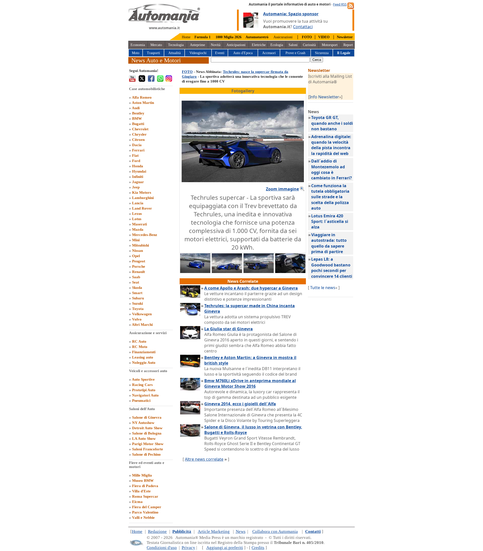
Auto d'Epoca (243, 53)
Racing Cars (142, 385)
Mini (136, 240)
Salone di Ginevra (147, 417)
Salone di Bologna (147, 433)
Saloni (293, 45)
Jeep (136, 187)
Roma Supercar (145, 496)
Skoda (137, 288)
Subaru (138, 298)
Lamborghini (143, 198)
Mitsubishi (140, 245)
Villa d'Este (141, 491)
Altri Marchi (142, 325)
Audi (136, 108)
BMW (137, 118)
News (241, 531)
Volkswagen (142, 314)
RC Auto (139, 341)
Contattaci (303, 26)
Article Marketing (214, 531)
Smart (137, 293)
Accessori (269, 53)
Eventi (219, 53)
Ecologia (276, 45)
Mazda (137, 229)
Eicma (137, 502)
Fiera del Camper (146, 507)
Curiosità (309, 45)
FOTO (187, 72)
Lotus (136, 219)
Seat (135, 282)
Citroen (138, 140)
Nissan (137, 251)
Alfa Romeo (142, 97)
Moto (135, 53)
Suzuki (137, 303)
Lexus (137, 214)
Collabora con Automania (275, 531)
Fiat (135, 155)
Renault (138, 272)
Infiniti (137, 177)
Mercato (156, 45)
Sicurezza (322, 53)
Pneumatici (141, 401)
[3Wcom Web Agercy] (136, 544)
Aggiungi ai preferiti (224, 547)
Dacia (137, 145)
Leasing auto (142, 357)
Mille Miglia (142, 475)
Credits (258, 547)
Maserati (139, 224)
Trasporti (153, 53)
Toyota (138, 309)
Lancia (137, 203)
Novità (215, 45)
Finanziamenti (143, 352)
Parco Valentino (145, 512)
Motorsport (330, 45)
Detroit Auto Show (147, 428)
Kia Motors (141, 192)
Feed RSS (340, 4)
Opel (136, 256)
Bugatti (138, 124)
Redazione (157, 531)
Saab (136, 277)
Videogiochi (198, 53)
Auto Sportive (143, 379)
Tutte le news (322, 287)
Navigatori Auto (145, 395)
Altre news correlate (204, 459)
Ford (136, 161)
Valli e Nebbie (143, 518)
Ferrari (138, 150)
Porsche (138, 266)
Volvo (137, 319)
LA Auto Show (144, 439)
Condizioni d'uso (162, 547)
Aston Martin (143, 103)
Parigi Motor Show (148, 444)
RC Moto (139, 347)
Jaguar (138, 182)
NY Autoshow (143, 423)
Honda (137, 166)
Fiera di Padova (145, 486)
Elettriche (259, 45)
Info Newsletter (324, 97)
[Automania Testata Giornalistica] (164, 21)
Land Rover (142, 208)
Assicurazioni (283, 37)
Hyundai (139, 171)
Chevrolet (140, 129)
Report (348, 45)
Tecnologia (176, 45)
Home (186, 37)
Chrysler (139, 134)
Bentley (138, 113)
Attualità (174, 53)
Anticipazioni (236, 45)
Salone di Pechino (146, 454)
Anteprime (197, 45)
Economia (138, 45)
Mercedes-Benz (144, 235)
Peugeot (138, 261)
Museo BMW (143, 481)
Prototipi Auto (143, 390)
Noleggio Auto (143, 363)
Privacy (188, 547)
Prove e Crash (295, 53)
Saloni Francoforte (147, 449)
